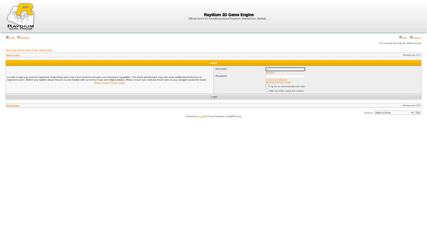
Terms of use (101, 82)
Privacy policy (117, 82)
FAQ (404, 37)
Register (25, 37)
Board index (13, 55)
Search (417, 37)
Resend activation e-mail (278, 82)
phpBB (202, 116)
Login (12, 37)
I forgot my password (276, 79)
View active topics (43, 50)
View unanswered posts (18, 50)
